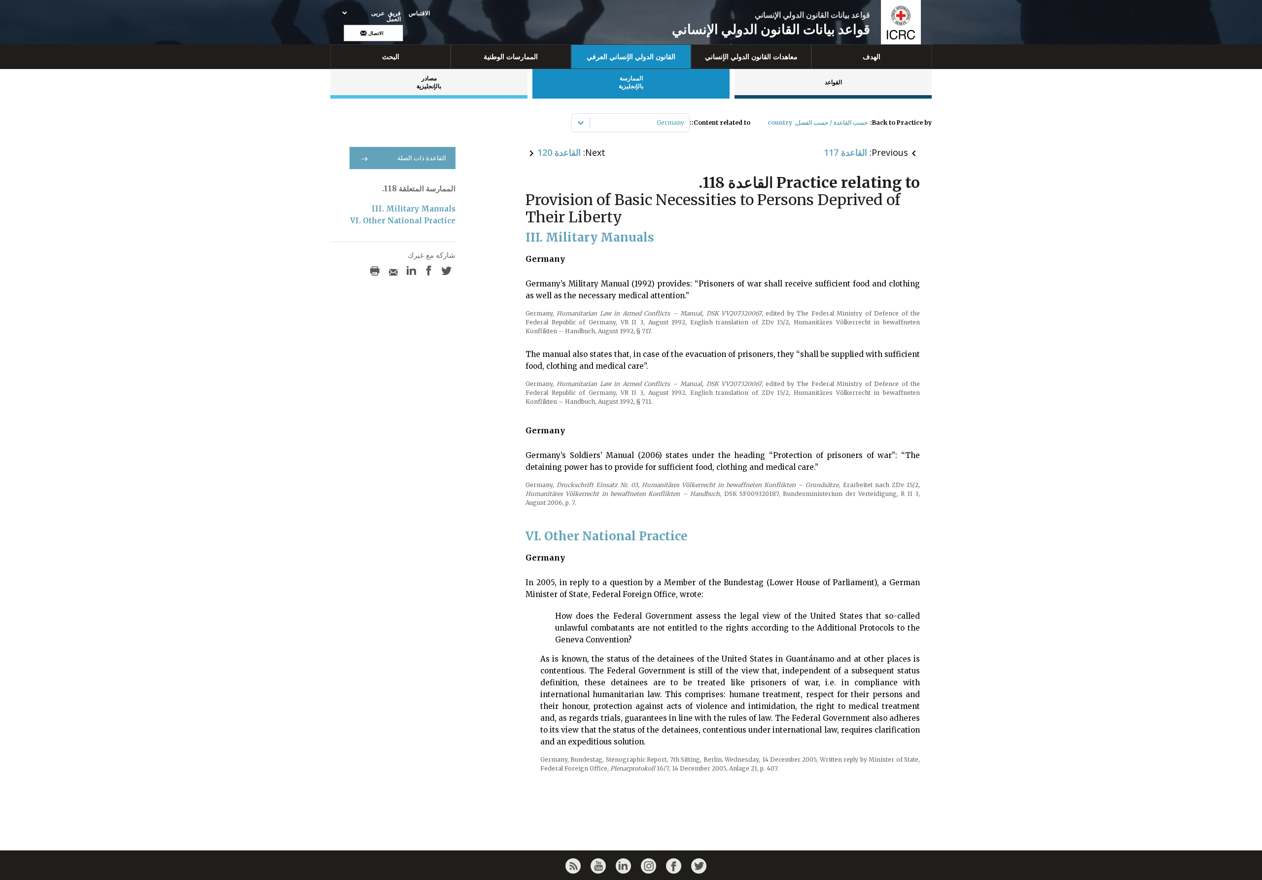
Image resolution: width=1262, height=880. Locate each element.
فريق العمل (393, 16)
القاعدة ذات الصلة (421, 158)
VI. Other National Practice (403, 220)
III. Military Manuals (414, 208)
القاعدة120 (559, 152)
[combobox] (683, 122)
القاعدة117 (845, 152)
